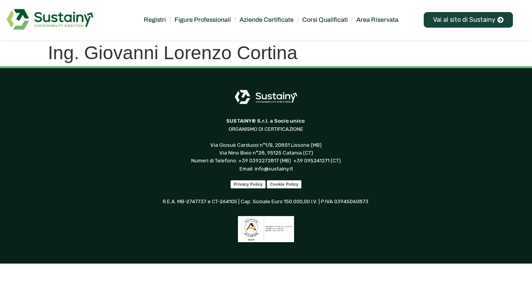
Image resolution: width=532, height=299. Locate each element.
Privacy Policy (248, 184)
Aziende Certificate (267, 19)
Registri (155, 19)
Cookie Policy (284, 184)
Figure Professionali (202, 19)
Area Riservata (377, 19)
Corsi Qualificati (325, 19)
